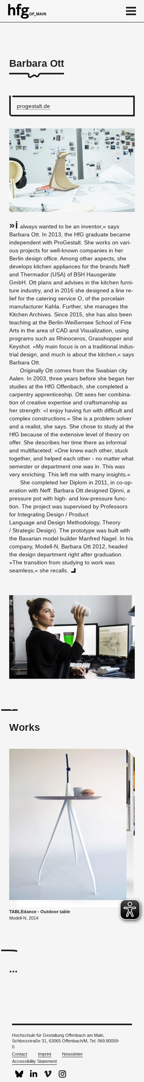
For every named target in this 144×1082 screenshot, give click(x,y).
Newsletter (72, 1054)
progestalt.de (33, 106)
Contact (19, 1054)
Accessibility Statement (34, 1061)
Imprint (44, 1054)
